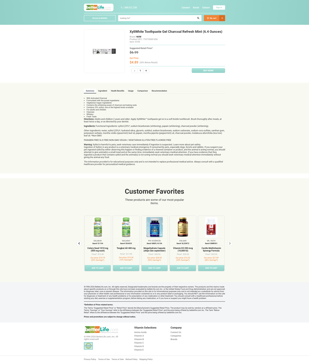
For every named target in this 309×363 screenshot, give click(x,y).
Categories (176, 335)
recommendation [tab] (159, 91)
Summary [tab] (90, 91)
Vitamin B (139, 339)
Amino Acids (140, 332)
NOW (138, 36)
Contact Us (176, 332)
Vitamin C (139, 342)
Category (206, 7)
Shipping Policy (146, 359)
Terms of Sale (118, 359)
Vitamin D (139, 346)
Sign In (219, 7)
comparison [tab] (142, 91)
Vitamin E (139, 349)
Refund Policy (131, 359)
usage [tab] (130, 91)
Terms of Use (104, 359)
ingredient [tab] (102, 91)
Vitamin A (139, 335)
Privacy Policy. (90, 359)
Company (186, 7)
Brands (196, 7)
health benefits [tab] (117, 91)
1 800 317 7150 (130, 7)
